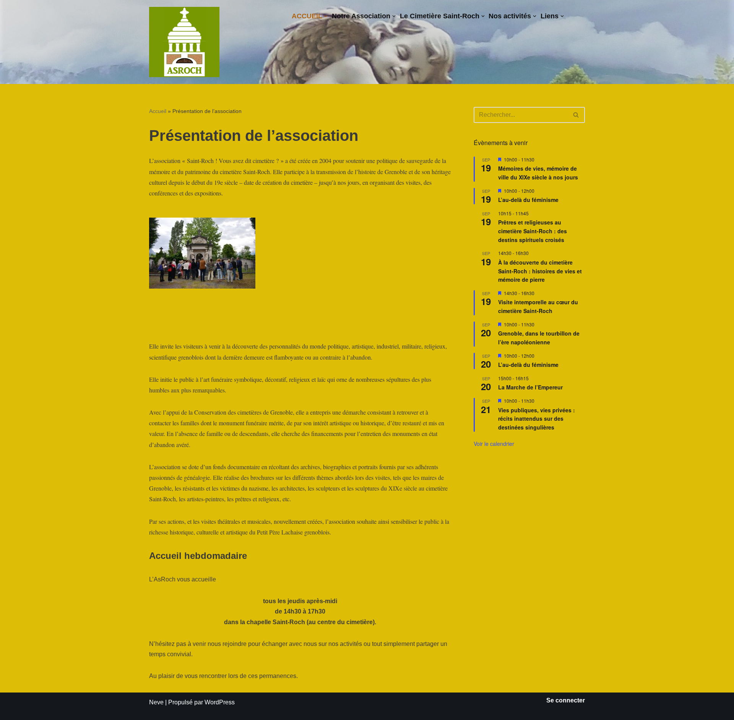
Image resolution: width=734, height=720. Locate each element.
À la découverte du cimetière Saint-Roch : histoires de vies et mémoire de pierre (540, 270)
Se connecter (565, 700)
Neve (156, 702)
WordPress (220, 702)
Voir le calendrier (494, 443)
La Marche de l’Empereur (530, 387)
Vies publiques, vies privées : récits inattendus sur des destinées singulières (536, 418)
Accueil (157, 111)
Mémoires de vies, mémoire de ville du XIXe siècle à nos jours (538, 173)
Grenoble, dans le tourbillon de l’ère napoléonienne (539, 337)
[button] (326, 16)
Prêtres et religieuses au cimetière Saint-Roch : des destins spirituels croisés (532, 230)
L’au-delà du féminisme (528, 199)
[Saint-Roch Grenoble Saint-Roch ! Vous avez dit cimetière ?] (184, 42)
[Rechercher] (576, 115)
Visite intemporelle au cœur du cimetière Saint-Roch (538, 306)
